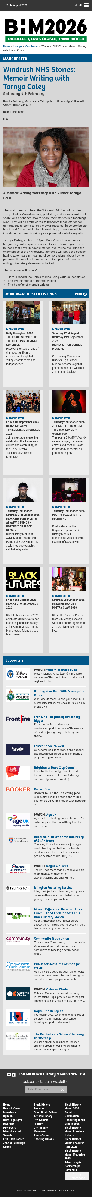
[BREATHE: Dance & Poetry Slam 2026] (69, 579)
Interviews (9, 1112)
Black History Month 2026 (73, 1106)
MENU (78, 5)
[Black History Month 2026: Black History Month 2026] (46, 30)
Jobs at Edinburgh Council (14, 1145)
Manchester (32, 46)
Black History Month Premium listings (74, 1131)
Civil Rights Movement (41, 1129)
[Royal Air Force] (18, 869)
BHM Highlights (12, 1120)
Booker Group (44, 789)
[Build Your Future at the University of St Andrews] (18, 840)
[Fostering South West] (18, 749)
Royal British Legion (48, 1011)
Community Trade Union (51, 938)
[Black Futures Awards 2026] (23, 579)
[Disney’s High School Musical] (69, 312)
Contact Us (71, 1170)
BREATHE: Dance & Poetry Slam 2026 (64, 605)
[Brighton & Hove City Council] (18, 773)
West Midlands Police (61, 669)
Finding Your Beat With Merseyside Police (59, 693)
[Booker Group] (18, 789)
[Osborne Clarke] (18, 993)
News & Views (11, 1108)
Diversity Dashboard (9, 1126)
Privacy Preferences (76, 1175)
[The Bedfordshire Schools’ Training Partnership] (18, 1041)
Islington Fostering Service (53, 887)
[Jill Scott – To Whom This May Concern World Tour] (69, 401)
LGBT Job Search (13, 1139)
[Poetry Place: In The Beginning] (69, 490)
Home (6, 46)
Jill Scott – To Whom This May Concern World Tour (67, 430)
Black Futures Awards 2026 (22, 605)
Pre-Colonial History (41, 1122)
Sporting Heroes (44, 1139)
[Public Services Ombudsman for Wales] (18, 966)
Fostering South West (49, 746)
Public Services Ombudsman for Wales (57, 966)
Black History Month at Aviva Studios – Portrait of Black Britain (21, 524)
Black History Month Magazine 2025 (75, 1154)
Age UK (51, 814)
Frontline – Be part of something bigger (57, 718)
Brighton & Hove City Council (55, 767)
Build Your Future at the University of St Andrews (59, 839)
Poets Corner (42, 1135)
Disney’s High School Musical (67, 347)
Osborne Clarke (57, 989)
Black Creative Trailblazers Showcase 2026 (23, 430)
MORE (79, 294)
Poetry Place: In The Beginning (66, 517)
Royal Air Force (57, 866)
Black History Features (42, 1106)
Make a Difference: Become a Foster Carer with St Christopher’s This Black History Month (59, 913)
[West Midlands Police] (18, 674)
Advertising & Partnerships (73, 1164)
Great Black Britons (45, 1112)
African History (43, 1116)
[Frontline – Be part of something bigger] (18, 718)
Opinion (8, 1116)
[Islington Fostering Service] (18, 889)
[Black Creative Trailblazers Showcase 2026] (23, 401)
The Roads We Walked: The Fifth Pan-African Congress (21, 341)
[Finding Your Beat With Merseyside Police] (18, 695)
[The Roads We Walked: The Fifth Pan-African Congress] (23, 312)
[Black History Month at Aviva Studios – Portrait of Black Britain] (23, 490)
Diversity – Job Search (12, 1133)
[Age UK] (18, 821)
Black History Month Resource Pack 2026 (74, 1143)
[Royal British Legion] (18, 1017)
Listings (17, 46)
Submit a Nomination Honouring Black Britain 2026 (75, 1118)
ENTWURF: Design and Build (60, 1190)
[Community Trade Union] (18, 941)
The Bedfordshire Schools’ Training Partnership (59, 1036)
